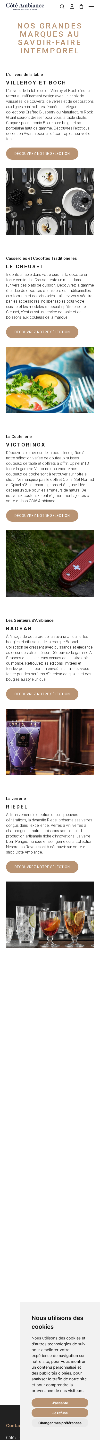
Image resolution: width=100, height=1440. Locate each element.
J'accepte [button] (60, 1403)
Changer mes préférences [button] (60, 1423)
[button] (91, 6)
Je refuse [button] (60, 1413)
